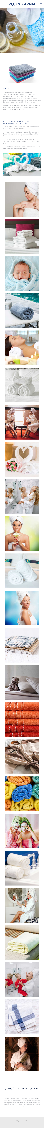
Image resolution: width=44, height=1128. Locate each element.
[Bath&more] (22, 4)
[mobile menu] (41, 4)
